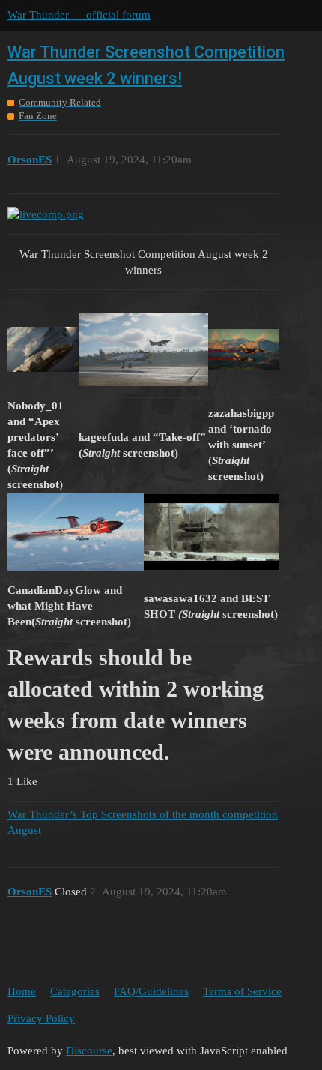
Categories (75, 991)
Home (21, 991)
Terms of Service (242, 991)
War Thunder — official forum (79, 15)
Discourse (89, 1051)
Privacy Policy (41, 1018)
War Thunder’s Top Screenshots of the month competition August (142, 822)
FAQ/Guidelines (151, 991)
